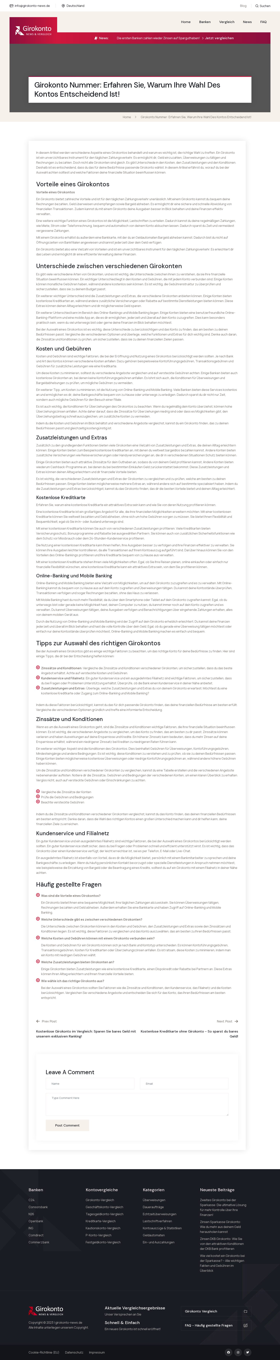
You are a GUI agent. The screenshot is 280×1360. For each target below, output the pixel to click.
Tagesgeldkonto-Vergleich (104, 1214)
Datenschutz (74, 1352)
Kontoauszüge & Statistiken (162, 1228)
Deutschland (75, 6)
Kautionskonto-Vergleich (103, 1228)
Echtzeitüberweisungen (159, 1214)
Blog (243, 6)
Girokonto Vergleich (201, 1311)
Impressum (97, 1352)
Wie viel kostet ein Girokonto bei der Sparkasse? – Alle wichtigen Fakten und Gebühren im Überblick (222, 1263)
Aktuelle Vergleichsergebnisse (135, 1308)
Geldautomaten (154, 1235)
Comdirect (36, 1235)
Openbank (36, 1221)
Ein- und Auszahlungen (158, 1242)
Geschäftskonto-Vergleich (104, 1207)
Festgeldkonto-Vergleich (103, 1242)
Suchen (264, 6)
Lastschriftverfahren (157, 1221)
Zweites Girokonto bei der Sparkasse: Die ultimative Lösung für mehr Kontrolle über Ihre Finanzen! (223, 1207)
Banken (205, 22)
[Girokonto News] (33, 30)
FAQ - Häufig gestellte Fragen (209, 1325)
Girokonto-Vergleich (100, 1200)
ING (31, 1228)
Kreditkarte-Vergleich (101, 1221)
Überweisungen (154, 1200)
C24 (31, 1200)
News (247, 22)
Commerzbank (39, 1242)
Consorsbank (38, 1207)
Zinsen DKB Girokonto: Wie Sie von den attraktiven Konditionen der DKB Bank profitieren (222, 1244)
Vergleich (226, 22)
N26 (31, 1214)
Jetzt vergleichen (219, 38)
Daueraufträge (153, 1207)
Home (186, 22)
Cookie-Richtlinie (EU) (44, 1352)
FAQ (263, 22)
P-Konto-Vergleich (98, 1235)
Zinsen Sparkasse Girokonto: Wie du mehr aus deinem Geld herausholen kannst (220, 1227)
